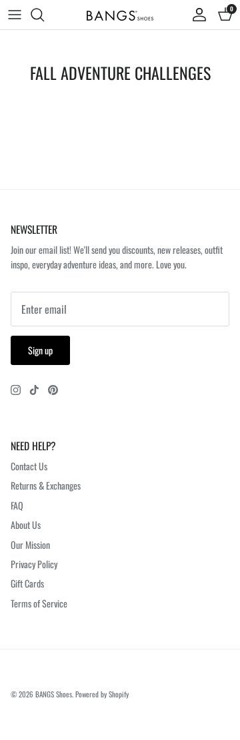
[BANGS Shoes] (120, 15)
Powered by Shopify (102, 694)
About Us (26, 525)
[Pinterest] (53, 390)
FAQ (17, 505)
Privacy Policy (34, 564)
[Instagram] (16, 390)
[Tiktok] (34, 390)
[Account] (196, 14)
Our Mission (30, 545)
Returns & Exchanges (46, 485)
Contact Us (29, 466)
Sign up (40, 350)
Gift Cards (27, 583)
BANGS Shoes (53, 694)
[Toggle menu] (14, 14)
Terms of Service (39, 603)
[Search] (44, 14)
